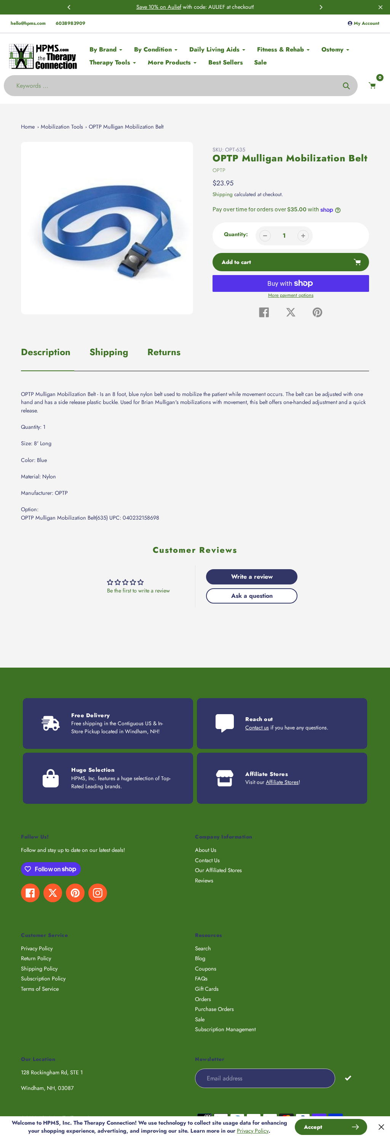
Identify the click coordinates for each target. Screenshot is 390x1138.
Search (203, 948)
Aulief (174, 7)
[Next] (320, 7)
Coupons (205, 968)
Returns (164, 352)
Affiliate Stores (282, 782)
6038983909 (70, 23)
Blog (200, 958)
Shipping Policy (39, 968)
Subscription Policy (43, 978)
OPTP (219, 170)
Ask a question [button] (252, 595)
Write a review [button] (252, 576)
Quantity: (236, 234)
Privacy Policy (37, 948)
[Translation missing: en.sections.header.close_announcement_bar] (380, 7)
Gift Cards (207, 989)
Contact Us (207, 860)
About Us (205, 850)
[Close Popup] (381, 1127)
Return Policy (36, 958)
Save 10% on (152, 7)
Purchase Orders (214, 1009)
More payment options (290, 295)
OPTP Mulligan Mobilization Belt (126, 126)
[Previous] (69, 7)
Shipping (223, 194)
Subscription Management (225, 1029)
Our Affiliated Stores (218, 870)
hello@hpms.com (28, 23)
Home (28, 126)
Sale (200, 1019)
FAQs (201, 978)
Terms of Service (40, 989)
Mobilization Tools (62, 126)
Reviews (204, 880)
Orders (203, 999)
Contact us (257, 727)
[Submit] (348, 1078)
